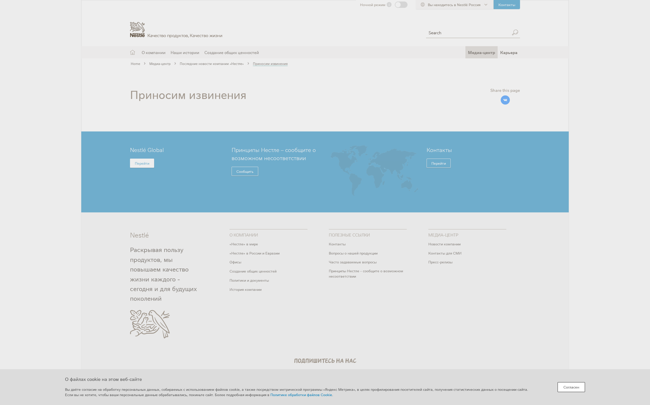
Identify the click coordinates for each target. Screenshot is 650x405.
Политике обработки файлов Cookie (301, 394)
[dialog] (325, 387)
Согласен (571, 387)
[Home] (176, 26)
